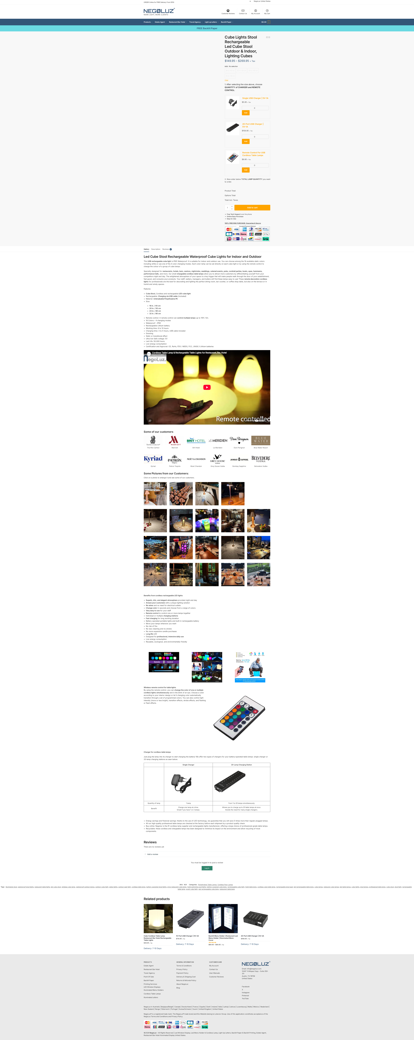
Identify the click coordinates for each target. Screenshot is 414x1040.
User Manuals (214, 973)
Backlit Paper (149, 980)
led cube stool (56, 887)
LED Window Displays (152, 987)
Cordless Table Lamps (152, 994)
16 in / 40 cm (230, 70)
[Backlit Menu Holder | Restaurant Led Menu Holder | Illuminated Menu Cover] (223, 918)
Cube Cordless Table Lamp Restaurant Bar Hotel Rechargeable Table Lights (157, 938)
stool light (398, 887)
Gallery (146, 249)
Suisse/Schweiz (185, 1009)
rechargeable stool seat (284, 887)
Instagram (245, 993)
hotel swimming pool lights (196, 887)
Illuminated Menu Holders (154, 990)
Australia (156, 1007)
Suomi (195, 1009)
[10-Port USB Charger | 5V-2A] (190, 918)
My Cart (267, 13)
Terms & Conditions (184, 966)
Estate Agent (148, 966)
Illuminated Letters (151, 997)
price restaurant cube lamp (176, 887)
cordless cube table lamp (266, 887)
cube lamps (319, 887)
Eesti (208, 1007)
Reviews (166, 249)
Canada (177, 1007)
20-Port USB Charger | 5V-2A (252, 936)
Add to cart (252, 207)
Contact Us (243, 13)
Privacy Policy (181, 969)
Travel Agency (149, 973)
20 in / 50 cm (241, 70)
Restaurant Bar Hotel (152, 969)
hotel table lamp (251, 887)
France (195, 1007)
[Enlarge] (164, 485)
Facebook (245, 987)
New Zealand (149, 1009)
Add (245, 113)
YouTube (245, 998)
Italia (220, 1007)
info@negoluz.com (254, 969)
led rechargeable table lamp (304, 887)
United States (218, 1009)
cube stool (390, 887)
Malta (250, 1007)
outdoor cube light (101, 887)
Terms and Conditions (159, 1016)
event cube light (192, 889)
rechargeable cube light (236, 887)
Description (155, 249)
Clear (226, 80)
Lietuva (232, 1007)
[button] (265, 22)
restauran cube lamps (331, 887)
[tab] (147, 249)
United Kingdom (205, 1009)
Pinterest (245, 996)
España (202, 1007)
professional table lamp (377, 887)
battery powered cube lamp (217, 887)
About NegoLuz (182, 984)
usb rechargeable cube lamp (208, 889)
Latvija (226, 1007)
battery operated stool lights (156, 887)
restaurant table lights (42, 887)
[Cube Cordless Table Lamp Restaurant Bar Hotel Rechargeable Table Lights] (158, 918)
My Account (255, 13)
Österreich (165, 1009)
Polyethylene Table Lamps (207, 885)
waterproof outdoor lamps (85, 887)
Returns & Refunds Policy (186, 980)
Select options (223, 949)
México (256, 1007)
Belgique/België (167, 1007)
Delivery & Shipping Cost (186, 977)
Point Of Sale (149, 977)
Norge (157, 1009)
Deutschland (186, 1007)
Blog (178, 988)
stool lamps (364, 887)
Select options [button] (158, 952)
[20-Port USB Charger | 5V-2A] (255, 918)
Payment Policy (182, 973)
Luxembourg (241, 1007)
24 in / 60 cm (253, 70)
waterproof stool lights (26, 887)
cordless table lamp (138, 887)
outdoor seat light (124, 887)
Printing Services (150, 984)
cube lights (355, 887)
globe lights (113, 887)
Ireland (214, 1007)
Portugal (174, 1009)
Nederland (265, 1007)
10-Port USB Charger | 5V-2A (187, 936)
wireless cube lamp (68, 887)
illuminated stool (11, 887)
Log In (207, 868)
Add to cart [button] (190, 948)
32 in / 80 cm (230, 76)
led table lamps (345, 887)
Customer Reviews (228, 13)
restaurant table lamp (227, 889)
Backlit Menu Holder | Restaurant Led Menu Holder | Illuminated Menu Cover (223, 938)
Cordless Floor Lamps (225, 885)
